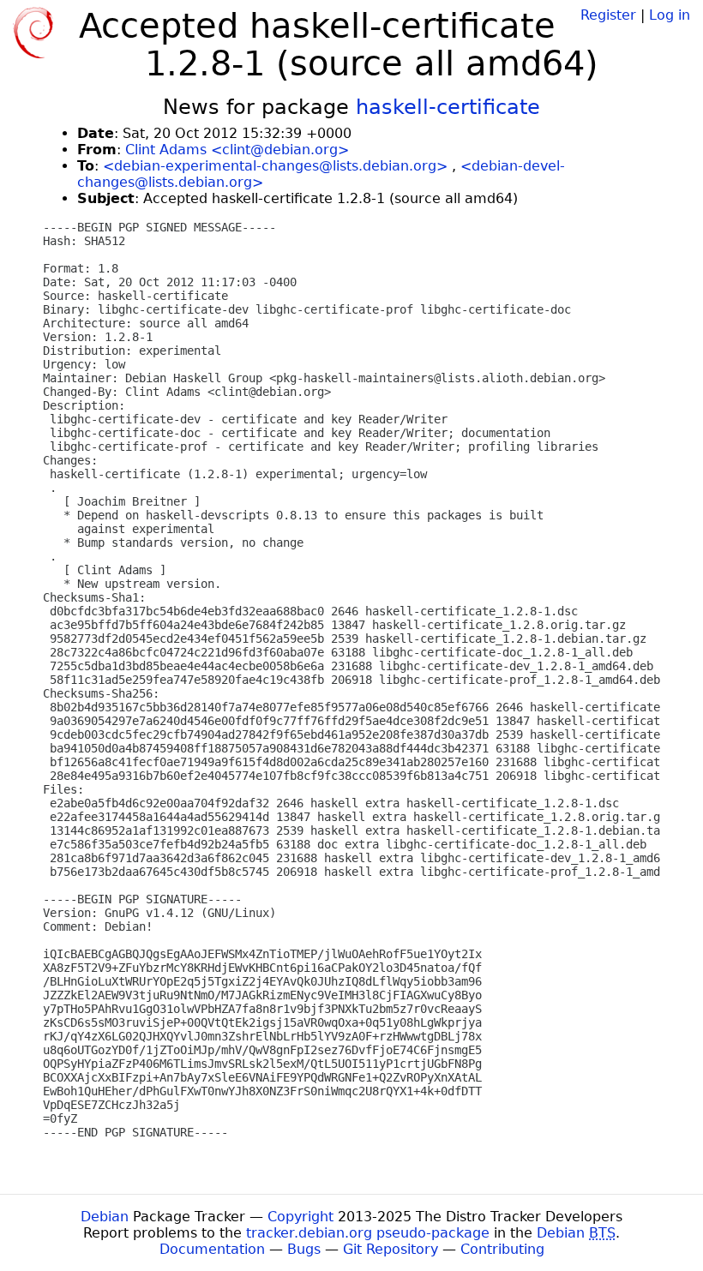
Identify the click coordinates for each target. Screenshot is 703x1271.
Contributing (502, 1249)
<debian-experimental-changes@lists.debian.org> (275, 166)
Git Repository (390, 1249)
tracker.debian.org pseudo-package (368, 1233)
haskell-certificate (448, 107)
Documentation (212, 1249)
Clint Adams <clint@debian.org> (237, 149)
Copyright (300, 1216)
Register (608, 15)
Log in (669, 15)
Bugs (304, 1249)
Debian (105, 1216)
